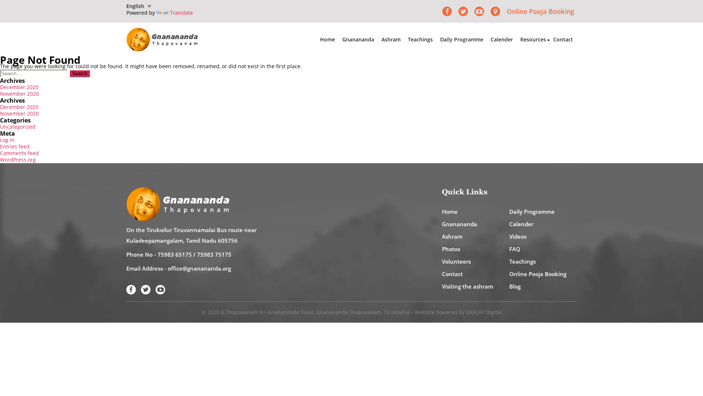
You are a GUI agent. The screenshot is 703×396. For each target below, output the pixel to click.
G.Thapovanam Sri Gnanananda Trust (267, 312)
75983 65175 (174, 254)
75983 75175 (214, 254)
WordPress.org (18, 159)
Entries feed (15, 146)
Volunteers (456, 261)
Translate (181, 12)
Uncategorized (18, 126)
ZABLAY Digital (484, 312)
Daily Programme (461, 39)
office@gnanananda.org (199, 268)
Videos (518, 236)
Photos (451, 249)
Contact (563, 39)
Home (327, 39)
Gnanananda (358, 39)
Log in (7, 139)
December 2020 (19, 87)
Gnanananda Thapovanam (348, 312)
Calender (502, 39)
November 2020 (19, 93)
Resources (533, 39)
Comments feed (19, 153)
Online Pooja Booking (540, 11)
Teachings (420, 39)
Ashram (391, 39)
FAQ (514, 249)
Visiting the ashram (467, 286)
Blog (515, 286)
